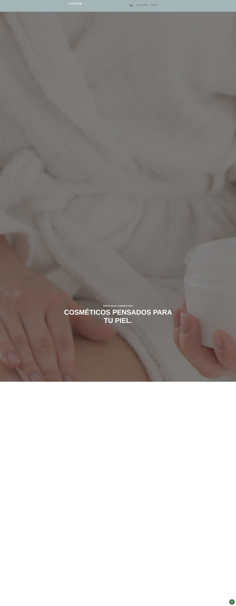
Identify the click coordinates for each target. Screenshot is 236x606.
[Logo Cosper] (75, 4)
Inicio (131, 5)
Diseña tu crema (142, 5)
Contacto (154, 5)
